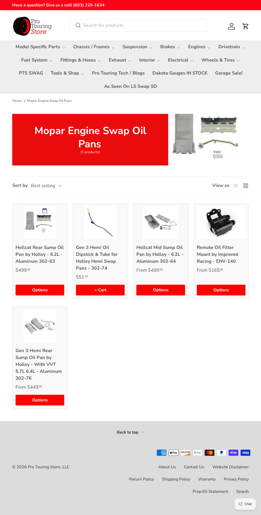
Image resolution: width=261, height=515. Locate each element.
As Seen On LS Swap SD (130, 86)
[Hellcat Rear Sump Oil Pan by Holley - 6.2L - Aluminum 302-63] (40, 223)
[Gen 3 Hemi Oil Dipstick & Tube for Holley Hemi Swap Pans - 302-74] (100, 223)
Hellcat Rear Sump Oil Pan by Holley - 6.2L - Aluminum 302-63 (40, 254)
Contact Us (194, 467)
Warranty (207, 479)
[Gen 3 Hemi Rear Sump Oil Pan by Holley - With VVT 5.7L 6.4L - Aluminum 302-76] (40, 326)
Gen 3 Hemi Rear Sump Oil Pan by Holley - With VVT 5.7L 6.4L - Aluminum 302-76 (39, 364)
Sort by (20, 185)
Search (242, 491)
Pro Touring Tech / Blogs (118, 73)
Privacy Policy (236, 479)
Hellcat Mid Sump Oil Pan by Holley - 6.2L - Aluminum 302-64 (160, 254)
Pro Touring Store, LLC (49, 467)
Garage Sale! (228, 73)
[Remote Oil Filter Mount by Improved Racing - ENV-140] (221, 223)
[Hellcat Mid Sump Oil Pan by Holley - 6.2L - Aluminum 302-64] (160, 223)
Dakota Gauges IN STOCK (179, 73)
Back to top (128, 432)
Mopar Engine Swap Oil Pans (49, 101)
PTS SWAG (31, 73)
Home (17, 101)
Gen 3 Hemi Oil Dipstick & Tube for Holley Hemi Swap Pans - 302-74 (97, 257)
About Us (167, 467)
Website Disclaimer (230, 467)
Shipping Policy (176, 479)
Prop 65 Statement (210, 491)
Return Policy (141, 479)
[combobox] (138, 25)
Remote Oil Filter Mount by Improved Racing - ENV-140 (217, 254)
